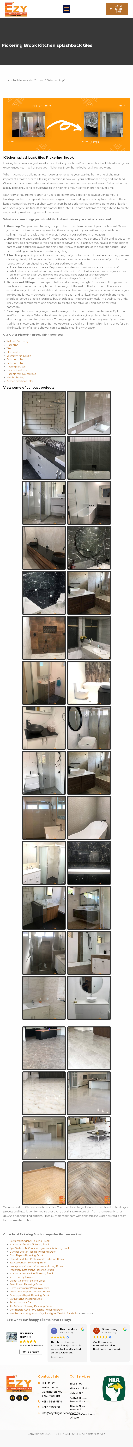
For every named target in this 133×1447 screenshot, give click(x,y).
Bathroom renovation (18, 355)
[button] (66, 9)
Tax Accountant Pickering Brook (28, 1262)
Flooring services (15, 366)
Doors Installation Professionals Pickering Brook (37, 1259)
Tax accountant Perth (22, 1302)
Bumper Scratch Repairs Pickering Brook (33, 1251)
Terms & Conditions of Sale (82, 1416)
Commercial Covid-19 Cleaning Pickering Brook (36, 1309)
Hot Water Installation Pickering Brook (32, 1273)
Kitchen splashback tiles (19, 381)
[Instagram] (19, 1398)
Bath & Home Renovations (78, 1399)
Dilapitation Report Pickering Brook (30, 1291)
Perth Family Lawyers (22, 1277)
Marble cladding (15, 377)
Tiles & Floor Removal (77, 1407)
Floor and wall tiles (16, 370)
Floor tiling (12, 344)
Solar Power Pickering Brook (26, 1284)
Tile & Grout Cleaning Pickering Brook (31, 1306)
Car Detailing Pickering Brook (26, 1298)
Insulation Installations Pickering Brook (32, 1269)
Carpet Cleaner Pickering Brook (27, 1280)
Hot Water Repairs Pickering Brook (30, 1244)
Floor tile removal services (21, 373)
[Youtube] (26, 1398)
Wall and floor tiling (17, 341)
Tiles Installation (80, 1388)
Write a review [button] (31, 1352)
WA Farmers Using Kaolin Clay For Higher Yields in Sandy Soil (44, 1313)
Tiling (9, 348)
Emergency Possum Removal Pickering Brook (36, 1266)
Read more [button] (57, 1357)
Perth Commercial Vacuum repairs (29, 1288)
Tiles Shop (76, 1383)
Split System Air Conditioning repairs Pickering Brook (40, 1248)
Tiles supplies (13, 352)
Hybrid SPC (77, 1393)
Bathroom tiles (14, 359)
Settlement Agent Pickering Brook (29, 1240)
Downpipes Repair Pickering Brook (29, 1295)
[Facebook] (12, 1398)
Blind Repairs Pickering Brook (26, 1255)
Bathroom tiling (15, 363)
